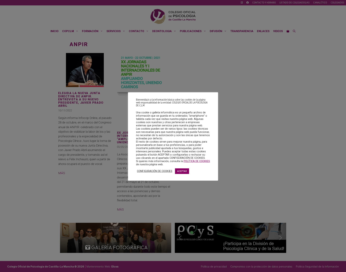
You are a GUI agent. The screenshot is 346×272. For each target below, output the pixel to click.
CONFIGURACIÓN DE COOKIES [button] (154, 171)
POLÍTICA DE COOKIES (197, 161)
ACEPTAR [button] (182, 171)
